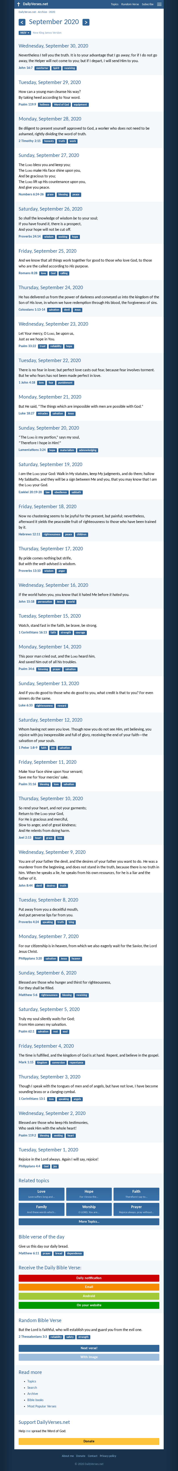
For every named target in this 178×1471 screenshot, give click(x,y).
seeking (62, 237)
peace (76, 194)
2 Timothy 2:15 (30, 141)
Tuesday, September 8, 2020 (48, 900)
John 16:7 (26, 68)
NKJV (23, 32)
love (43, 273)
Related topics (34, 1181)
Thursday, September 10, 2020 (51, 798)
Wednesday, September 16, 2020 (53, 585)
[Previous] (22, 22)
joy (53, 748)
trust (43, 346)
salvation (54, 309)
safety (70, 1337)
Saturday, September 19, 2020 (50, 464)
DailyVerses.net (27, 12)
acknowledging (87, 450)
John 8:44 (26, 885)
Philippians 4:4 (29, 1166)
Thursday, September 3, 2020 (49, 1077)
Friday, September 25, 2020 (47, 251)
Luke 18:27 (26, 413)
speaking (48, 922)
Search (32, 1388)
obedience (60, 492)
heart (38, 838)
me (28, 1431)
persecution (45, 601)
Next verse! (89, 1348)
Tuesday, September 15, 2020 (50, 616)
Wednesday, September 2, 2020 (52, 1113)
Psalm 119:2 (27, 1135)
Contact (92, 1456)
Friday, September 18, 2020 (47, 507)
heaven (76, 958)
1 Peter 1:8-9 (28, 748)
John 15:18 (26, 602)
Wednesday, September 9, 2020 (52, 852)
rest (55, 1031)
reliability (55, 346)
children (81, 534)
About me (68, 1456)
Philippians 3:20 (30, 958)
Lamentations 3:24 (32, 450)
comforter (42, 68)
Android (89, 1296)
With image (89, 1357)
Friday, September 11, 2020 (47, 762)
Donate (89, 1441)
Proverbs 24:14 (30, 236)
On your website (89, 1305)
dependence (74, 1253)
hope (75, 237)
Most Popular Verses (41, 1406)
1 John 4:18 (27, 382)
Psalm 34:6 (26, 669)
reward (62, 705)
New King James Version (47, 32)
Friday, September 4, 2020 (46, 1046)
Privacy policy (108, 1456)
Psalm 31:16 (27, 784)
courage (80, 632)
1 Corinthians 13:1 (32, 1099)
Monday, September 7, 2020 (49, 936)
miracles (43, 413)
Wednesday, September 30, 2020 (53, 46)
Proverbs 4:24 (29, 922)
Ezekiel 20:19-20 (30, 492)
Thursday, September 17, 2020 (51, 549)
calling (64, 273)
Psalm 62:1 (26, 1031)
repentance (76, 1062)
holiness (44, 104)
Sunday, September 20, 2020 (49, 428)
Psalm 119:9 (27, 104)
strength (66, 632)
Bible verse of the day (41, 1237)
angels (77, 1099)
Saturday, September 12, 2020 (50, 720)
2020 (52, 12)
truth (62, 141)
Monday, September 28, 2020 (50, 119)
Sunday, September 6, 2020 (47, 973)
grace (50, 194)
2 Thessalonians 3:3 (33, 1337)
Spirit (56, 68)
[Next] (85, 22)
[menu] (159, 6)
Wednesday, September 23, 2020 (53, 324)
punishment (65, 382)
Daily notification (89, 1278)
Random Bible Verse (40, 1320)
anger (61, 571)
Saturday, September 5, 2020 (49, 1009)
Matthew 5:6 (28, 995)
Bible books (35, 1400)
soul (65, 1031)
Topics (114, 4)
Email (89, 1287)
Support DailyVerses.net (44, 1422)
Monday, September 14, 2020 (50, 647)
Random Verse (130, 4)
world (71, 601)
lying (71, 922)
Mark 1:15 (26, 1062)
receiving (69, 68)
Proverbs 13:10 (30, 571)
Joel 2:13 (25, 837)
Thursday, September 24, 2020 (51, 287)
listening (43, 669)
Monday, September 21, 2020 (50, 397)
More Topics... (89, 1222)
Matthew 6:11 (29, 1253)
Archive (42, 12)
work (73, 141)
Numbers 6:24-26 (31, 194)
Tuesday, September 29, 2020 (50, 82)
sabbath (76, 492)
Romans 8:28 (28, 273)
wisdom (49, 237)
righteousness (52, 534)
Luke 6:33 (26, 705)
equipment (80, 104)
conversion (58, 1062)
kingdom (42, 1062)
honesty (49, 141)
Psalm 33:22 (27, 346)
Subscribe (147, 4)
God (53, 273)
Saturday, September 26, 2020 (50, 209)
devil (67, 309)
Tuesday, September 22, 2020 (50, 360)
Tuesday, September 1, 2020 (48, 1150)
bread (58, 1253)
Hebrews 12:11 (29, 534)
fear (51, 382)
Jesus (77, 309)
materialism (67, 450)
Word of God (61, 104)
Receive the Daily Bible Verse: (50, 1268)
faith (53, 632)
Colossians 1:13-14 (32, 310)
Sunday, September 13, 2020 (49, 683)
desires (51, 885)
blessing (63, 194)
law (48, 492)
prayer (57, 669)
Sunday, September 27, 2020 (49, 155)
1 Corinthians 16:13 (33, 632)
